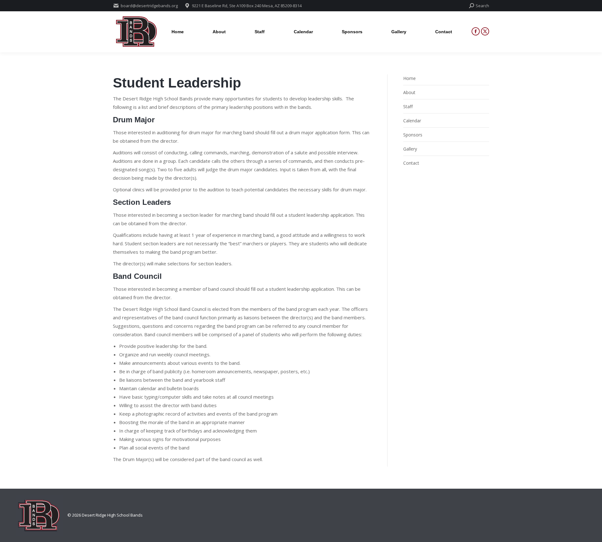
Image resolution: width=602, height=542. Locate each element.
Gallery (410, 149)
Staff (408, 106)
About (409, 92)
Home (409, 78)
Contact (411, 163)
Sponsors (412, 135)
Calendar (412, 121)
